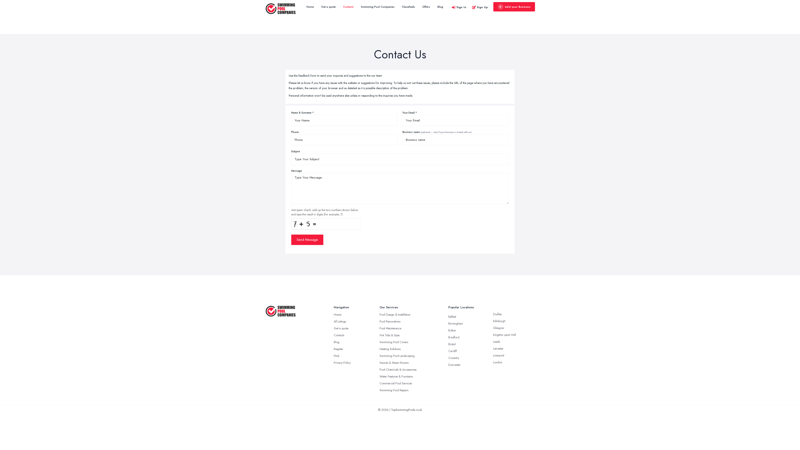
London (497, 362)
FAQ (336, 356)
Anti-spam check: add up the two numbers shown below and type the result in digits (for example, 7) (324, 212)
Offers (426, 7)
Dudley (497, 314)
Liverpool (498, 355)
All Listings (340, 321)
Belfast (452, 317)
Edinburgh (499, 321)
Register (338, 349)
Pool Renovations (390, 321)
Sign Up (482, 7)
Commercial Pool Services (396, 383)
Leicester (498, 348)
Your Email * (409, 113)
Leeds (496, 342)
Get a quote (328, 7)
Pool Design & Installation (395, 314)
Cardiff (452, 351)
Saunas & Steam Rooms (394, 363)
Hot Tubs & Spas (390, 335)
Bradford (453, 337)
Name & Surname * (302, 113)
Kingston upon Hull (504, 335)
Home (310, 7)
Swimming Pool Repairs (394, 390)
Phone (295, 132)
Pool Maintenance (390, 328)
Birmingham (455, 323)
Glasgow (498, 328)
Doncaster (454, 365)
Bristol (452, 344)
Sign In (461, 7)
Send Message (307, 239)
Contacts (348, 7)
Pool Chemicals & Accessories (398, 370)
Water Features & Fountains (396, 376)
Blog (440, 7)
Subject (295, 151)
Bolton (452, 330)
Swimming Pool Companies (377, 7)
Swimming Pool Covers (394, 342)
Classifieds (408, 7)
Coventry (453, 358)
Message (296, 171)
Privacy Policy (342, 363)
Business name (436, 132)
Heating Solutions (390, 349)
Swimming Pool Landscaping (397, 356)
